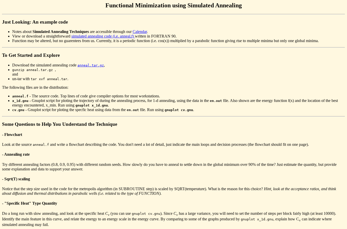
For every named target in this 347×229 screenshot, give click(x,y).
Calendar (140, 31)
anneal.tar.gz (90, 65)
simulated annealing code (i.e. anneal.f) (103, 36)
